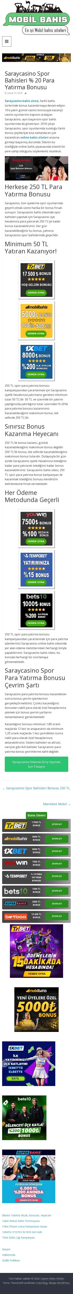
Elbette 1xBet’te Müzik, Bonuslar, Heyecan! (26, 1215)
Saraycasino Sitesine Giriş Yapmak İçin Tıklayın (36, 764)
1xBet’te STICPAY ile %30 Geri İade (22, 1232)
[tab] (36, 825)
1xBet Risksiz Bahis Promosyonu (21, 1221)
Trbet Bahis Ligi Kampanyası (18, 1237)
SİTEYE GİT (57, 824)
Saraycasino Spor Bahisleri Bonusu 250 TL (36, 788)
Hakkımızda (8, 1255)
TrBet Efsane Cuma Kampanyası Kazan (24, 1226)
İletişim (6, 1249)
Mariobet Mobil (57, 804)
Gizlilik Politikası (11, 1260)
